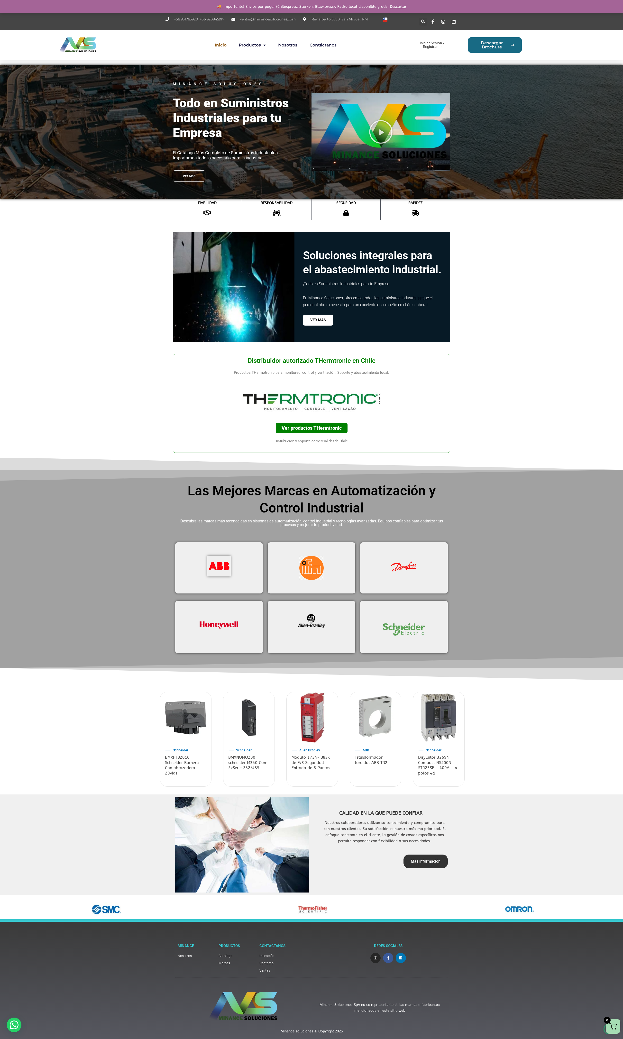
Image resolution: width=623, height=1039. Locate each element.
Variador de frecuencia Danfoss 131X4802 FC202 (372, 762)
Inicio (221, 45)
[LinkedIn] (454, 21)
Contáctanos (323, 45)
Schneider (244, 750)
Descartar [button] (398, 6)
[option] (185, 740)
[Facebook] (433, 21)
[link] (196, 956)
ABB (176, 750)
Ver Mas (318, 320)
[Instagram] (443, 21)
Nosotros (287, 45)
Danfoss (305, 750)
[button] (423, 22)
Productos (250, 45)
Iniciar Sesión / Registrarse (432, 45)
